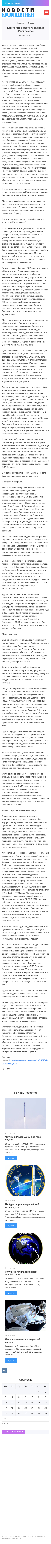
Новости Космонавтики (22, 13)
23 (45, 1407)
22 (39, 1407)
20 (25, 1407)
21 (32, 1407)
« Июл (5, 1423)
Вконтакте (4, 1370)
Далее (11, 1158)
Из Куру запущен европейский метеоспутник (22, 1205)
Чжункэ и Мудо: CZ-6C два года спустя (23, 1138)
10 (5, 1402)
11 (12, 1402)
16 (45, 1402)
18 (12, 1407)
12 (19, 1402)
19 (19, 1407)
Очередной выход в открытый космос (22, 1340)
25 (12, 1413)
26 (19, 1413)
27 (25, 1413)
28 (32, 1413)
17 (5, 1407)
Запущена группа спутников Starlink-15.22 (21, 1273)
